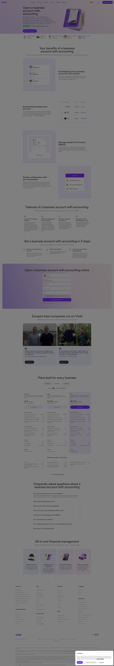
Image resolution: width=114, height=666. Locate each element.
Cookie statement (100, 659)
